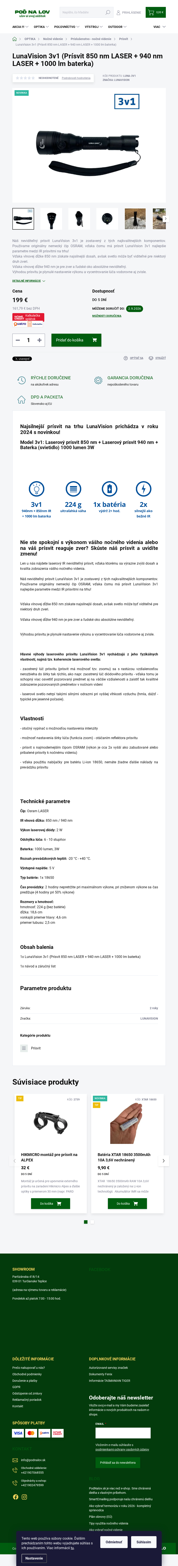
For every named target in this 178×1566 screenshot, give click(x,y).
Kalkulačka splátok (32, 317)
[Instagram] (24, 1496)
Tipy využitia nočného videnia (108, 1523)
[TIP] (51, 1122)
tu (72, 1548)
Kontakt (17, 1406)
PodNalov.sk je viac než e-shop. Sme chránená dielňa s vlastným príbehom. (120, 1490)
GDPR (16, 1387)
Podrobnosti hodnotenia (76, 78)
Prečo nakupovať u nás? (28, 1367)
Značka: (116, 80)
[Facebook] (15, 1496)
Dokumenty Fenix (100, 1374)
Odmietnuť (114, 1542)
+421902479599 (33, 1483)
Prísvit (36, 1048)
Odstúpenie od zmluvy (27, 1393)
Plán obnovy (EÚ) (100, 1516)
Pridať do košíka (69, 340)
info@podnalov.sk (33, 1460)
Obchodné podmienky (27, 1374)
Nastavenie (34, 1558)
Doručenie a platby (24, 1380)
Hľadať (108, 12)
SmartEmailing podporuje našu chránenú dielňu (121, 1499)
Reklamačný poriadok (26, 1399)
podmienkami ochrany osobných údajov (122, 1449)
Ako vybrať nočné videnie (105, 1530)
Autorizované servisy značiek (108, 1367)
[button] (85, 1222)
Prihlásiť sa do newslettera (118, 1462)
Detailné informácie (26, 280)
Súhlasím (144, 1542)
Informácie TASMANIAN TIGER (109, 1380)
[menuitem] (21, 26)
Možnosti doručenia (106, 315)
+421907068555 (34, 1470)
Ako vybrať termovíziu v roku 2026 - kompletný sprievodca (120, 1508)
